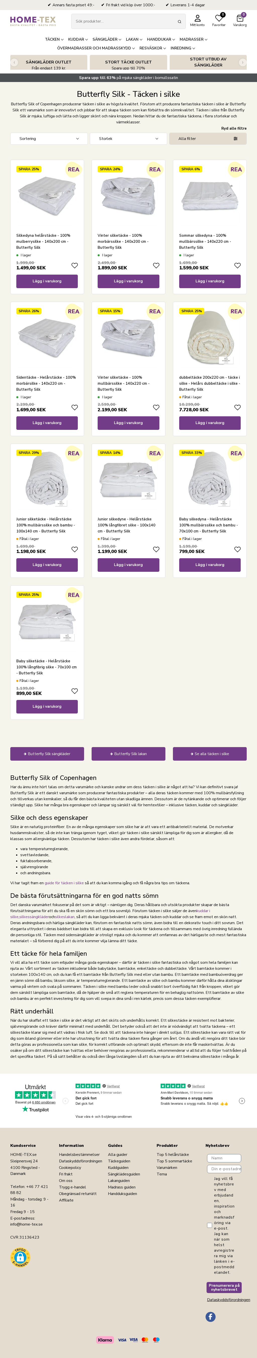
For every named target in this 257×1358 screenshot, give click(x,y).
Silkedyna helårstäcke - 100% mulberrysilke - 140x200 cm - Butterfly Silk (43, 241)
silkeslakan (65, 917)
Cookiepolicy (70, 1167)
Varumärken (167, 1167)
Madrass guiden (122, 1187)
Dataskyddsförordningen (80, 1161)
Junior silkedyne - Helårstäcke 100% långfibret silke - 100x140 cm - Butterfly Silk (126, 525)
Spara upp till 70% (128, 65)
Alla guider (117, 1154)
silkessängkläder (34, 917)
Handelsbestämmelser (79, 1154)
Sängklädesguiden (124, 1174)
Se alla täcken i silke (212, 753)
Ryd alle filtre (234, 128)
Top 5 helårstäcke (173, 1154)
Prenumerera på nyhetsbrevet (224, 1287)
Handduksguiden (122, 1193)
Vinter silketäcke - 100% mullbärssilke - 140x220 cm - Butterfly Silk (124, 383)
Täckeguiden (119, 1161)
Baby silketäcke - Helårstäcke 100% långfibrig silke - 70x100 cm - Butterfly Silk (46, 667)
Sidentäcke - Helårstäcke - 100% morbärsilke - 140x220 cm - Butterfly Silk (46, 383)
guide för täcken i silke (64, 883)
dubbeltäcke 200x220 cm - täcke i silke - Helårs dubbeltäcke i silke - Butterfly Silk (209, 383)
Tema (162, 1174)
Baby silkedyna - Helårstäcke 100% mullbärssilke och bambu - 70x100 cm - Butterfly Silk (208, 525)
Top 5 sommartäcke (174, 1161)
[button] (20, 1257)
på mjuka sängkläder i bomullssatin (128, 78)
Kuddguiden (118, 1167)
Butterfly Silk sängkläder (49, 753)
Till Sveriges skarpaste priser (208, 65)
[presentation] (14, 62)
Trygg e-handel (72, 1187)
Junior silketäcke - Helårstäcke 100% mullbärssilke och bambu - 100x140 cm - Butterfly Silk (45, 525)
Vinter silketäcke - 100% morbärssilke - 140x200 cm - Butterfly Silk (123, 241)
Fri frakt (66, 1174)
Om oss (66, 1180)
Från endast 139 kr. (49, 65)
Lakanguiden (119, 1180)
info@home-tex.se (26, 1224)
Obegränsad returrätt (78, 1193)
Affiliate (66, 1200)
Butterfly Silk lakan (130, 753)
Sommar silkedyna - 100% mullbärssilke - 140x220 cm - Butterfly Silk (205, 241)
